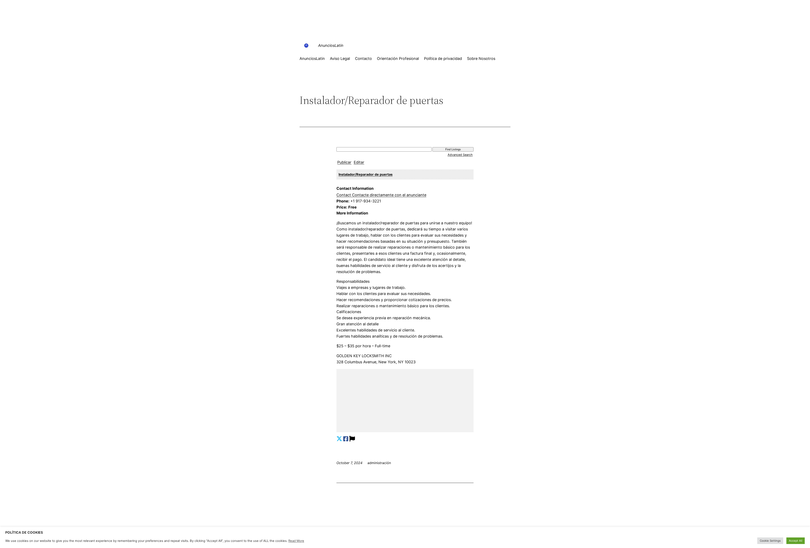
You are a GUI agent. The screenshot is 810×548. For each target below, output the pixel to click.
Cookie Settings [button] (770, 540)
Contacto (363, 58)
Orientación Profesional (398, 58)
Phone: (342, 201)
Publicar (344, 162)
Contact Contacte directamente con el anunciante (381, 195)
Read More (296, 541)
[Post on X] (339, 438)
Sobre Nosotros (481, 58)
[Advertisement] (405, 400)
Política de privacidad (443, 58)
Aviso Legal (340, 58)
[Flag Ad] (352, 438)
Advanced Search (460, 154)
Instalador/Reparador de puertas (366, 174)
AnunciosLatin (330, 45)
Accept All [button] (795, 540)
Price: (341, 207)
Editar (359, 162)
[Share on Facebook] (345, 438)
